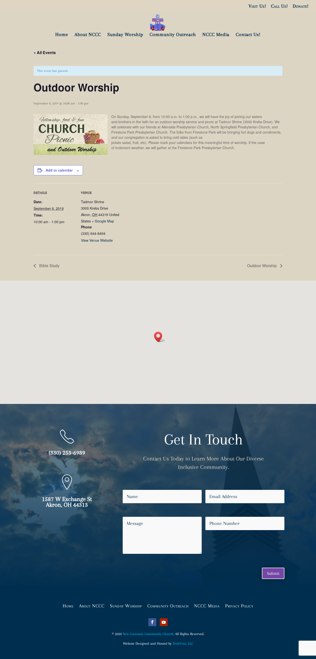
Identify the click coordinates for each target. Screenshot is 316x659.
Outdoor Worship (262, 265)
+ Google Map (103, 221)
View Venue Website (97, 240)
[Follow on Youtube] (164, 622)
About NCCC (91, 605)
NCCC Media (207, 605)
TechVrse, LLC (183, 643)
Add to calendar (59, 170)
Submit (273, 573)
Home (68, 605)
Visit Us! (257, 6)
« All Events (45, 52)
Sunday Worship (126, 605)
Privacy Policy (239, 605)
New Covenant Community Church (148, 634)
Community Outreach (168, 605)
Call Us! (279, 6)
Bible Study (48, 265)
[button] (159, 337)
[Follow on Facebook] (152, 622)
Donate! (301, 6)
